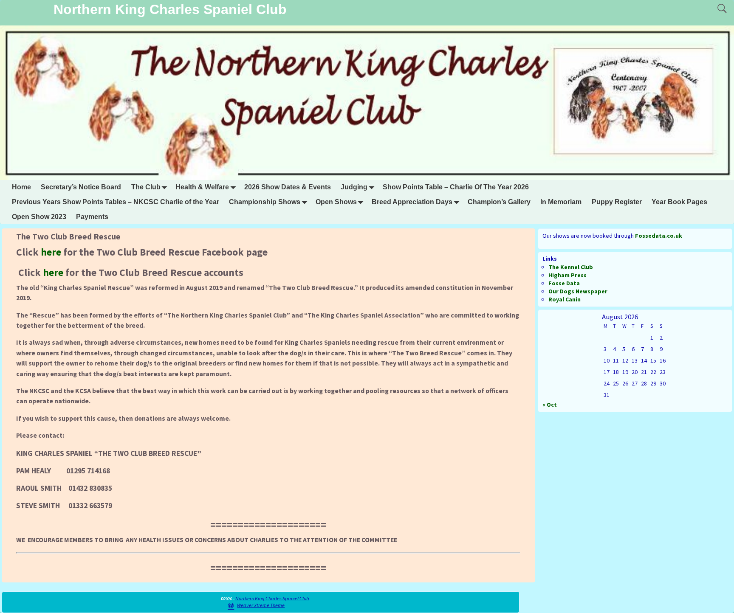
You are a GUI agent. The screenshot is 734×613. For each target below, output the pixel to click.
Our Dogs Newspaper (577, 291)
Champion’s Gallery (499, 201)
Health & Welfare (202, 187)
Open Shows (336, 201)
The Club (146, 187)
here (51, 252)
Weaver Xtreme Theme (261, 605)
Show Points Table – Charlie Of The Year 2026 (456, 187)
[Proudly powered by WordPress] (231, 605)
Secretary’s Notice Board (81, 187)
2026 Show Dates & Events (287, 187)
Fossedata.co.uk (658, 235)
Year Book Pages (679, 201)
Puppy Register (617, 201)
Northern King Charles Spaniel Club (170, 9)
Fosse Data (564, 283)
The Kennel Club (570, 267)
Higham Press (567, 275)
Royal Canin (564, 299)
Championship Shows (264, 201)
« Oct (549, 404)
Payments (92, 216)
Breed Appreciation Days (412, 201)
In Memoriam (561, 201)
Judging (354, 187)
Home (21, 187)
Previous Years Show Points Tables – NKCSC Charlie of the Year (115, 201)
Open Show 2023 (39, 216)
